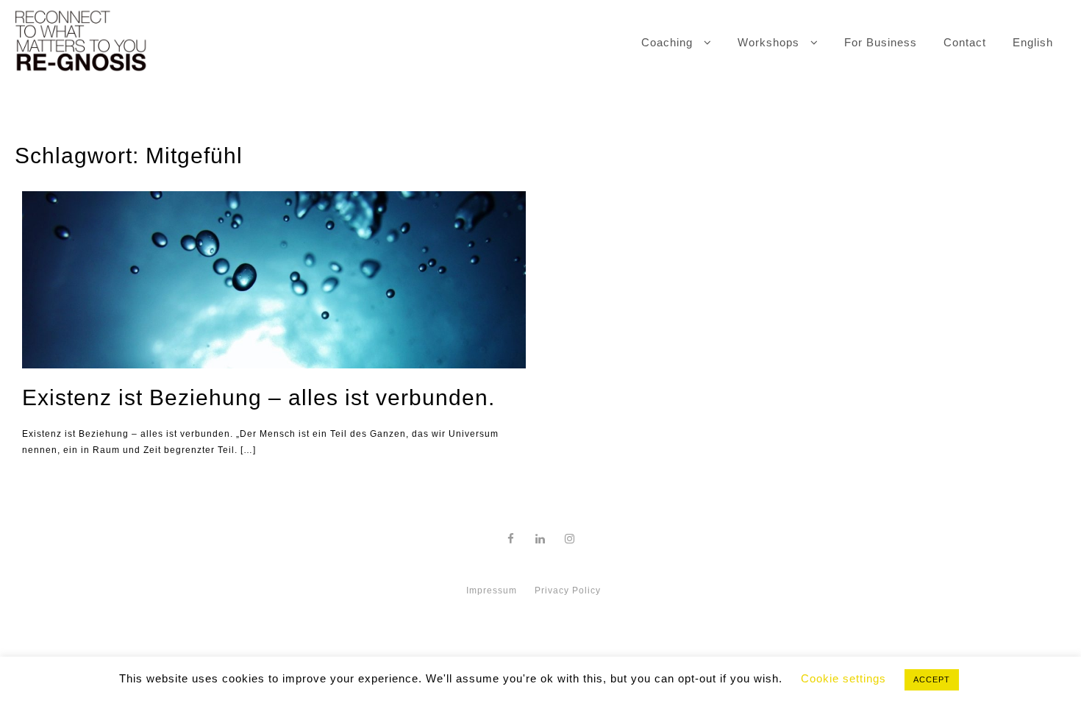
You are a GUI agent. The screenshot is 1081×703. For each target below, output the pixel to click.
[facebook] (511, 538)
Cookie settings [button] (843, 678)
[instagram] (570, 538)
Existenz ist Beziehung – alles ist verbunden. (258, 397)
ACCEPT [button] (931, 679)
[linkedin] (540, 538)
